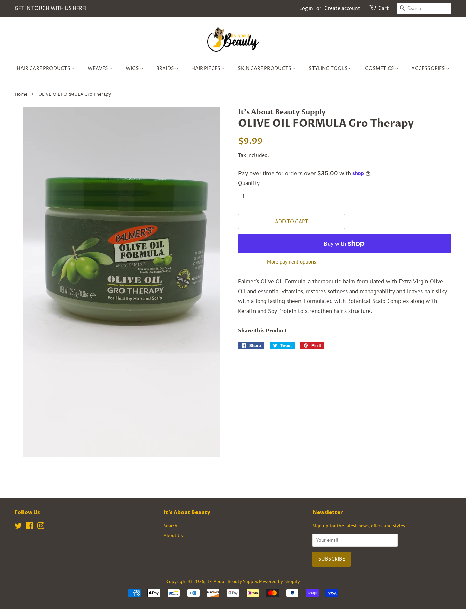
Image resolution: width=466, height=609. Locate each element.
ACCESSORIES (428, 68)
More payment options (291, 261)
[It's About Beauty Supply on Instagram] (40, 527)
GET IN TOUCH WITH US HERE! (50, 8)
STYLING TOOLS (329, 68)
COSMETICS (380, 68)
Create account (342, 8)
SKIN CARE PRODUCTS (265, 68)
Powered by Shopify (279, 581)
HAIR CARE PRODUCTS (44, 68)
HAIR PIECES (206, 68)
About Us (173, 535)
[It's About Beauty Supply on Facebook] (29, 527)
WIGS (133, 68)
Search (170, 525)
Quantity (249, 183)
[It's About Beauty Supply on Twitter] (18, 527)
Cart (383, 8)
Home (21, 94)
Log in (306, 8)
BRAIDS (165, 68)
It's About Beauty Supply (231, 581)
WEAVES (98, 68)
